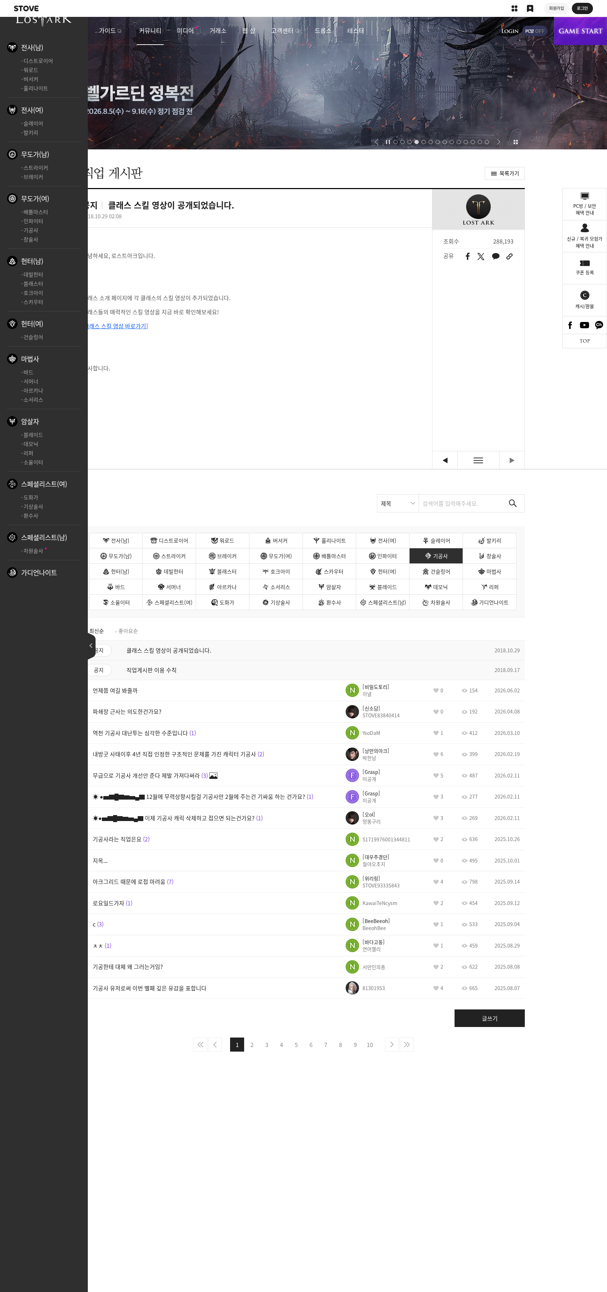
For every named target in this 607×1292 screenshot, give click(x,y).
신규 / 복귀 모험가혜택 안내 (584, 242)
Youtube (584, 325)
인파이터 (33, 221)
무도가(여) (35, 199)
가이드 (107, 30)
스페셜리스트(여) (44, 484)
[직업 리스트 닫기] (92, 646)
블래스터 (33, 284)
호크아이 (33, 293)
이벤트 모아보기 (515, 142)
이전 (215, 1045)
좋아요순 (128, 631)
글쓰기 (490, 1018)
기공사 (31, 230)
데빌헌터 (33, 274)
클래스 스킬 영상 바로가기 (115, 326)
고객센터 (282, 30)
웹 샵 (248, 30)
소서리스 (33, 399)
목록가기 (509, 173)
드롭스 (323, 30)
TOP (585, 341)
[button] (376, 142)
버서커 (31, 79)
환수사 (31, 515)
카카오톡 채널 (599, 325)
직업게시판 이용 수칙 (444, 460)
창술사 (31, 239)
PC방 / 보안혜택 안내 (584, 209)
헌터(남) (32, 261)
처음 (200, 1045)
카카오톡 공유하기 (495, 256)
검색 (512, 503)
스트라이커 (36, 168)
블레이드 (33, 435)
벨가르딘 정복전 (303, 83)
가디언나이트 (39, 572)
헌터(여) (32, 324)
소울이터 (33, 462)
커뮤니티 (150, 30)
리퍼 (28, 453)
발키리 (31, 132)
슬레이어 (33, 123)
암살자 (30, 421)
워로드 (31, 70)
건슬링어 (33, 337)
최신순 (96, 631)
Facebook (570, 325)
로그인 (510, 31)
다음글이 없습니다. (512, 460)
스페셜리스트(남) (44, 537)
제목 (386, 503)
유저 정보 (367, 690)
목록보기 (478, 460)
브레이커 (33, 177)
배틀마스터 (36, 212)
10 (370, 1044)
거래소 (218, 30)
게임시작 (580, 31)
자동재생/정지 (388, 142)
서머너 (31, 381)
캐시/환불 (584, 306)
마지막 (407, 1045)
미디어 (185, 30)
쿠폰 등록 (585, 272)
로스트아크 (44, 17)
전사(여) (32, 110)
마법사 (30, 359)
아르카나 (33, 390)
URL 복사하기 (509, 256)
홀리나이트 (36, 88)
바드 (28, 372)
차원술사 (33, 551)
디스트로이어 (38, 61)
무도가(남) (35, 154)
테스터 (355, 30)
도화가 (31, 497)
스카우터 (33, 302)
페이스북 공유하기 (467, 256)
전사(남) (32, 47)
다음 (392, 1045)
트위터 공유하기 (481, 256)
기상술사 (33, 506)
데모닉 (31, 444)
